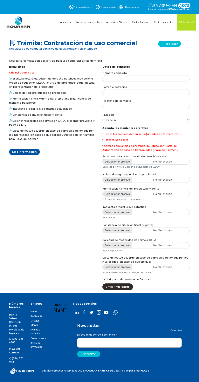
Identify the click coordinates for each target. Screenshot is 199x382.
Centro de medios (164, 22)
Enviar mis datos (118, 286)
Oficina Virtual (186, 22)
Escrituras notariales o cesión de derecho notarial (134, 156)
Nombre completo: (114, 72)
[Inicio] (18, 22)
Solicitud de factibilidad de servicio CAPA (129, 239)
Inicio (34, 311)
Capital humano (141, 22)
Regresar (171, 43)
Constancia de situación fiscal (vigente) (127, 224)
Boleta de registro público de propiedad (129, 174)
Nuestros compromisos (89, 22)
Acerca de (66, 22)
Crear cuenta (38, 338)
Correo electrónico (114, 86)
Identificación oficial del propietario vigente (130, 188)
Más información (24, 152)
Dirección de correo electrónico (97, 335)
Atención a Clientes (117, 22)
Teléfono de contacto (116, 100)
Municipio (108, 114)
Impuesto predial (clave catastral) (124, 206)
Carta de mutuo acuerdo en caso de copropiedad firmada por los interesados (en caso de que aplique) (145, 259)
